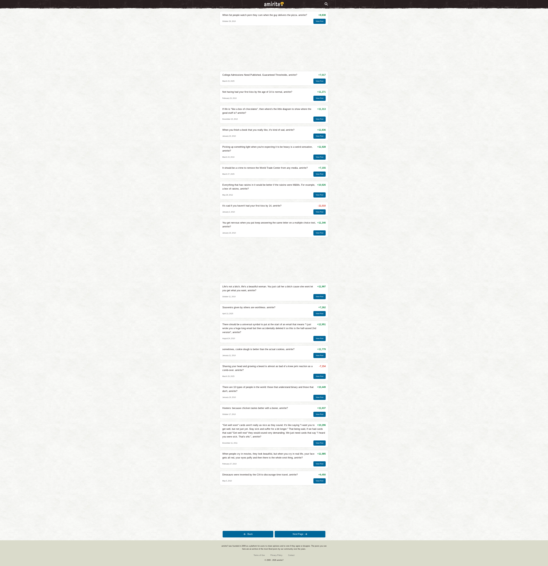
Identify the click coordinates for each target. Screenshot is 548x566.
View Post (319, 21)
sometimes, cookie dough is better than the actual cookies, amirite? (258, 349)
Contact (291, 555)
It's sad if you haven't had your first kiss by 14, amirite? (251, 205)
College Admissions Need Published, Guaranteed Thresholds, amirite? (259, 75)
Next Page (298, 534)
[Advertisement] (274, 48)
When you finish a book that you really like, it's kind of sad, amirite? (258, 130)
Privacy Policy (276, 555)
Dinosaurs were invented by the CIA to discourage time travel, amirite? (260, 474)
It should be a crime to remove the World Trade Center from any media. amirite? (265, 168)
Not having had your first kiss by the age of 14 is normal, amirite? (257, 92)
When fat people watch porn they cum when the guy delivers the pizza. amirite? (264, 15)
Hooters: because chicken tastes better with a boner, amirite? (255, 408)
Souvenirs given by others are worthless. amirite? (248, 307)
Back (250, 534)
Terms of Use (259, 555)
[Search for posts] (326, 4)
